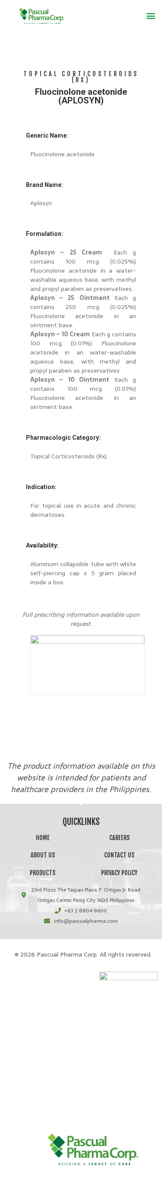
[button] (150, 16)
